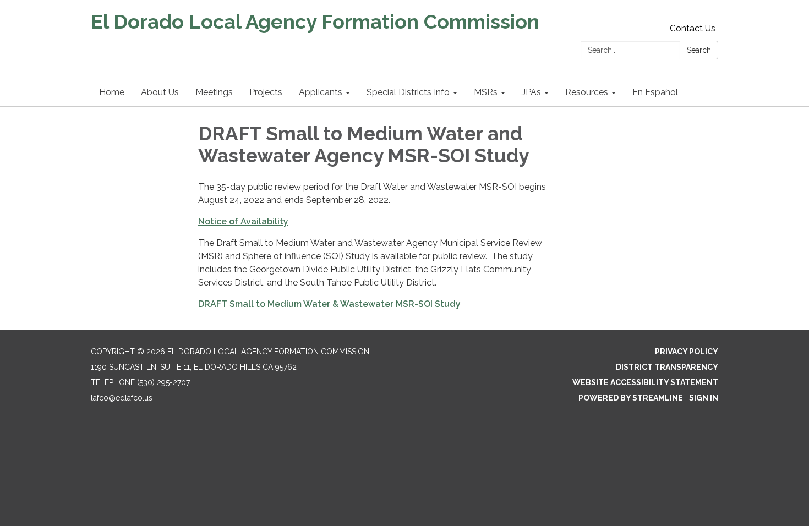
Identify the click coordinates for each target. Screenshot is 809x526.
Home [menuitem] (111, 92)
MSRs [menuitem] (486, 92)
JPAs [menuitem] (531, 92)
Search (699, 50)
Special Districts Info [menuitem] (408, 92)
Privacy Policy (686, 351)
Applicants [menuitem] (320, 92)
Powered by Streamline (630, 397)
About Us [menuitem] (160, 92)
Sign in (703, 397)
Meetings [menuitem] (214, 92)
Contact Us (692, 28)
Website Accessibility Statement (645, 382)
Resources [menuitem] (586, 92)
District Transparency (667, 367)
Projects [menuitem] (265, 92)
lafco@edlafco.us (121, 397)
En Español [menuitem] (655, 92)
